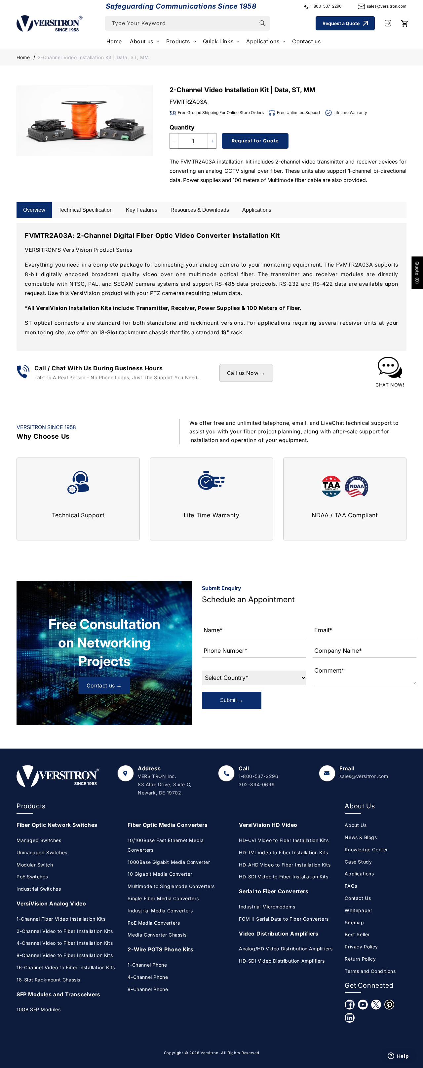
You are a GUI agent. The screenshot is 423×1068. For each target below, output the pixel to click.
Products (178, 41)
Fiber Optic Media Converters (168, 825)
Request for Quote (255, 140)
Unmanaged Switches (42, 852)
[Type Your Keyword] (262, 23)
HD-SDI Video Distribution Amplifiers (282, 961)
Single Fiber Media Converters (163, 898)
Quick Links (218, 41)
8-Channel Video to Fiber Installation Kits (65, 955)
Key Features (141, 210)
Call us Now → (246, 373)
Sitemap (354, 922)
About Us (355, 825)
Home (23, 57)
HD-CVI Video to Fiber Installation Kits (283, 840)
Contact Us (358, 898)
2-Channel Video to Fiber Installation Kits (65, 931)
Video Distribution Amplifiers (278, 933)
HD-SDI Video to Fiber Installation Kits (283, 876)
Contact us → (104, 685)
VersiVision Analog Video (51, 903)
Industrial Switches (39, 889)
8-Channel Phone (148, 989)
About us (141, 41)
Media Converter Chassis (157, 935)
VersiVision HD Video (268, 825)
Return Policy (360, 959)
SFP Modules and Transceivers (58, 994)
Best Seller (357, 934)
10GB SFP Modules (39, 1009)
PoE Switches (32, 876)
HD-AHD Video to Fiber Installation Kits (284, 864)
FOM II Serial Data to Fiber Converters (284, 919)
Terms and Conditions (370, 971)
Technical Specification (85, 210)
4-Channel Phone (148, 977)
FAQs (351, 886)
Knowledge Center (366, 849)
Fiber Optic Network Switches (57, 825)
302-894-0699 (257, 784)
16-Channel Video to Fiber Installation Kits (66, 967)
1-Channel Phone (147, 965)
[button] (144, 41)
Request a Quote (341, 23)
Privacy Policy (361, 946)
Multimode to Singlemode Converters (171, 886)
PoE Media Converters (154, 923)
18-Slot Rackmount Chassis (48, 979)
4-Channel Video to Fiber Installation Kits (65, 943)
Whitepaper (358, 910)
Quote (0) (417, 273)
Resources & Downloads (200, 210)
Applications (262, 41)
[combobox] (187, 23)
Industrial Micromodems (267, 906)
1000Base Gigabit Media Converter (169, 862)
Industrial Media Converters (160, 910)
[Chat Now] (389, 373)
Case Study (358, 862)
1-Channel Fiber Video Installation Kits (61, 919)
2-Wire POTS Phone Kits (160, 949)
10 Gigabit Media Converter (160, 874)
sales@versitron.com (386, 6)
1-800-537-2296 (325, 6)
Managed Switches (39, 840)
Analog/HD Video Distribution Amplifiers (285, 948)
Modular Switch (35, 864)
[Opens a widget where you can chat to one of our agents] (398, 1056)
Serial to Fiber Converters (274, 891)
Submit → (231, 700)
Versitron (209, 1052)
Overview (34, 210)
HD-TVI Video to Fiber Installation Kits (283, 852)
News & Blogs (361, 837)
